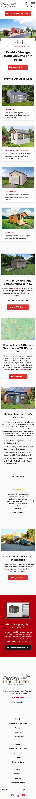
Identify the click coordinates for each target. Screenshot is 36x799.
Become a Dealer (18, 783)
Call (26, 7)
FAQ (18, 769)
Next (34, 501)
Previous (2, 501)
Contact (18, 778)
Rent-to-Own (18, 762)
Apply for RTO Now (16, 307)
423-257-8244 (18, 698)
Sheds (18, 719)
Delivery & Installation (18, 749)
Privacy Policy (29, 790)
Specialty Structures (18, 723)
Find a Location (16, 376)
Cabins (18, 732)
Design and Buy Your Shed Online (17, 13)
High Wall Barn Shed (21, 46)
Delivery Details (16, 578)
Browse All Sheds (15, 67)
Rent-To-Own (16, 288)
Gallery (18, 757)
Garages (18, 728)
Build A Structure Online (16, 648)
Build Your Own (18, 737)
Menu (33, 7)
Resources (18, 774)
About (18, 744)
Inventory (18, 753)
